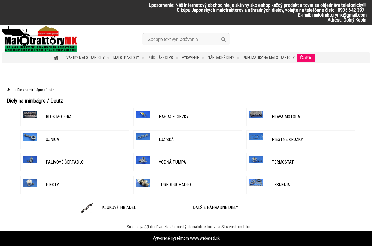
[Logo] (39, 38)
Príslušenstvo (160, 57)
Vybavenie (190, 57)
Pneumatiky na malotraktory (269, 57)
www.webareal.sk (205, 238)
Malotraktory (126, 57)
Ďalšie (306, 57)
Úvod (10, 90)
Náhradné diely (221, 57)
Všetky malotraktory (85, 57)
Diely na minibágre (30, 90)
